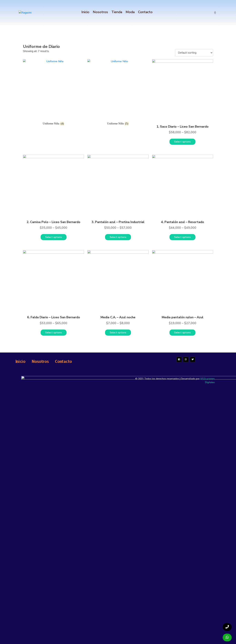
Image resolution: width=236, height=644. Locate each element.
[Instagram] (185, 359)
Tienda (116, 12)
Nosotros (100, 12)
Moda (130, 12)
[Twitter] (192, 359)
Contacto (145, 12)
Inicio (85, 12)
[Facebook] (179, 359)
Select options (182, 141)
